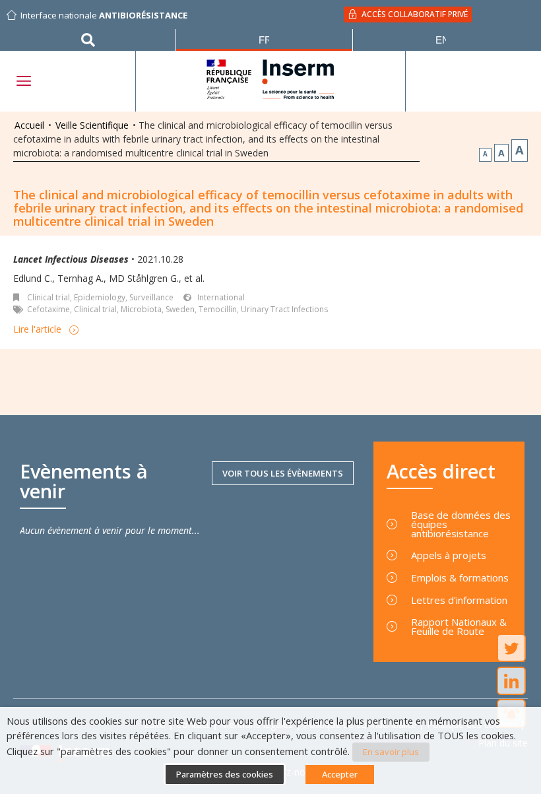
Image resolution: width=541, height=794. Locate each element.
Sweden (180, 309)
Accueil (29, 125)
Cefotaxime (48, 309)
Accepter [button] (340, 774)
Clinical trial (48, 297)
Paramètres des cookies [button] (224, 774)
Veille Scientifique (92, 125)
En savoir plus (391, 752)
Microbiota (141, 309)
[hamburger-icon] (23, 80)
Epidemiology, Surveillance (124, 297)
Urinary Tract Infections (284, 309)
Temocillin (218, 309)
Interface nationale (103, 15)
